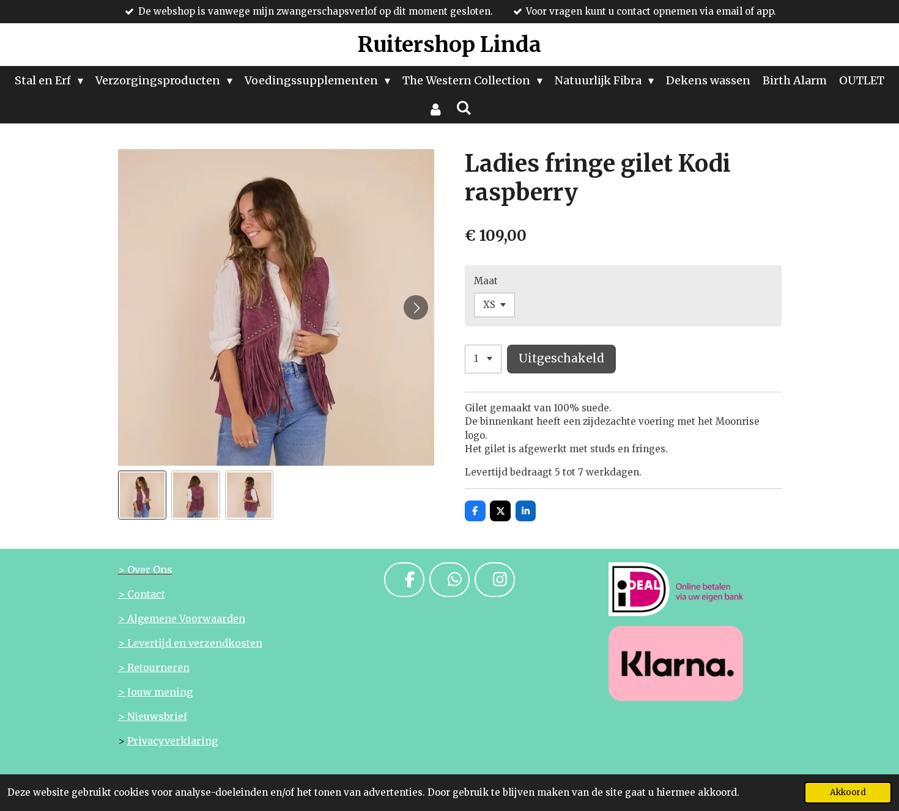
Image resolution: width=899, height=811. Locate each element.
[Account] (436, 109)
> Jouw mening (155, 692)
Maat (486, 281)
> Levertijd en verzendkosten (190, 643)
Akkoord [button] (848, 792)
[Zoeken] (463, 108)
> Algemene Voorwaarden (181, 618)
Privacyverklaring (172, 741)
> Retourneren (154, 667)
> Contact (141, 594)
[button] (142, 495)
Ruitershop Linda (449, 44)
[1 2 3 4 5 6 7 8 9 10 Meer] (483, 359)
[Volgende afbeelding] (416, 307)
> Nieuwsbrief (152, 716)
